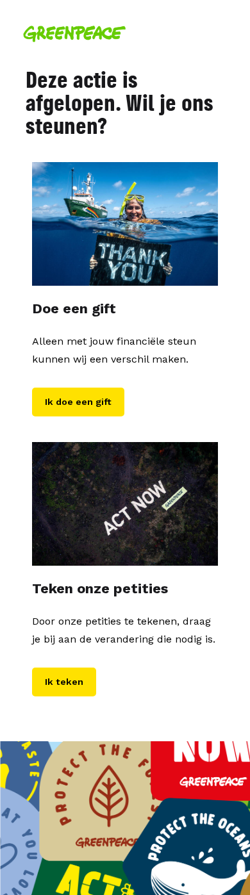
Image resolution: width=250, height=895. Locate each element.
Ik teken (64, 682)
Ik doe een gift (78, 402)
